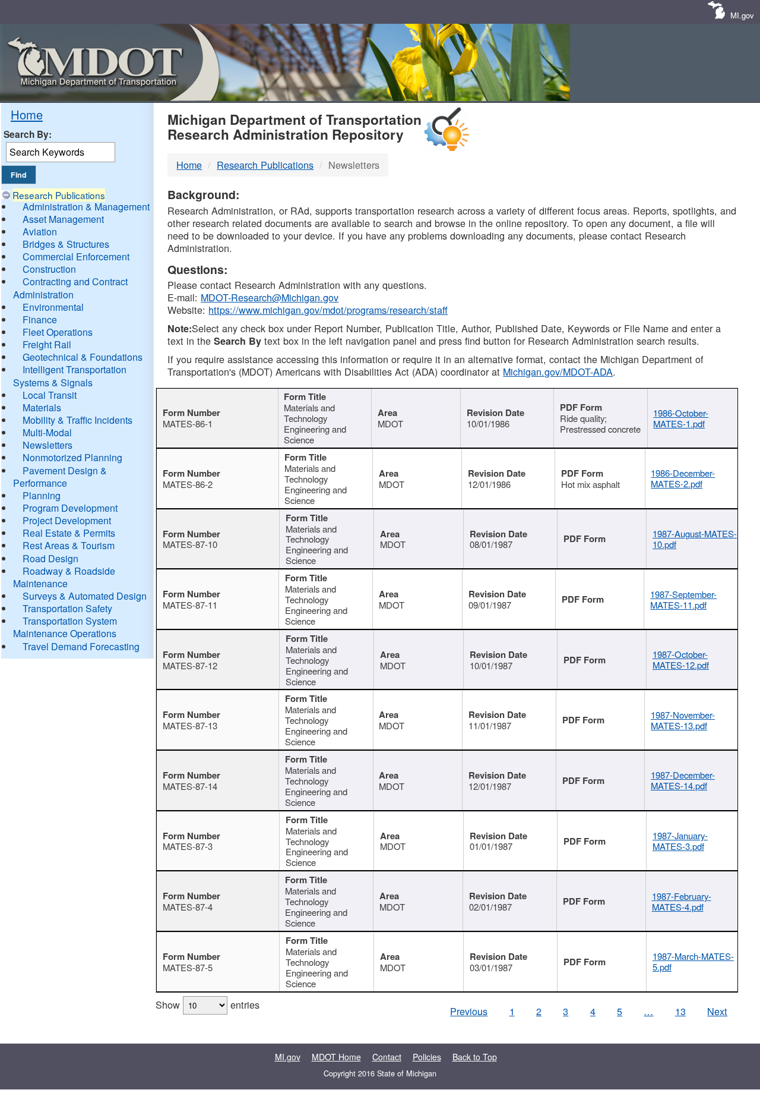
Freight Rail (47, 344)
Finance (40, 319)
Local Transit (50, 395)
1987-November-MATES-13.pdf (683, 720)
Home (27, 114)
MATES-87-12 (190, 665)
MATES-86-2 (188, 484)
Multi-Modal (47, 432)
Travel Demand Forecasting (81, 646)
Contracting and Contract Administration (70, 288)
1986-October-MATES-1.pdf (680, 418)
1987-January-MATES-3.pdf (680, 840)
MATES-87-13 (190, 725)
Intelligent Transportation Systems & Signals (69, 376)
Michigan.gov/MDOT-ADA (558, 371)
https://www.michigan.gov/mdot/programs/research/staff (328, 310)
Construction (49, 269)
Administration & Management (86, 206)
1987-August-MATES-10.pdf (695, 538)
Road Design (50, 558)
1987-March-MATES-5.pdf (693, 961)
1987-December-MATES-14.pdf (683, 780)
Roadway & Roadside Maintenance (64, 577)
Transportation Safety (67, 608)
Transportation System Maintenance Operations (65, 627)
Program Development (70, 508)
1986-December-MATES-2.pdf (683, 478)
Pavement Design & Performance (60, 477)
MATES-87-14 (190, 786)
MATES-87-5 (188, 967)
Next (717, 1011)
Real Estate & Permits (69, 533)
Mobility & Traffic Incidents (77, 420)
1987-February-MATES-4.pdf (681, 901)
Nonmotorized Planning (72, 457)
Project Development (67, 520)
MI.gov (742, 15)
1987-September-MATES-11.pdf (683, 599)
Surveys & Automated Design (85, 596)
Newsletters (47, 445)
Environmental (53, 307)
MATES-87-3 (188, 846)
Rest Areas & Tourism (69, 545)
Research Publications (58, 194)
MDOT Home (336, 1057)
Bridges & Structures (66, 244)
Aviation (40, 231)
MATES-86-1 (188, 423)
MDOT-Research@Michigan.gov (269, 297)
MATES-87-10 (190, 544)
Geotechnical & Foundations (82, 357)
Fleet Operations (58, 332)
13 (680, 1011)
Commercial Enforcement (76, 256)
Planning (42, 495)
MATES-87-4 (188, 906)
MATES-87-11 (190, 605)
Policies (427, 1057)
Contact (386, 1057)
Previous (468, 1011)
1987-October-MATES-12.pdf (681, 659)
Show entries (207, 1004)
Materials (42, 407)
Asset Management (63, 219)
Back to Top (474, 1057)
